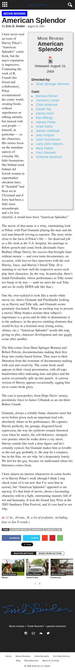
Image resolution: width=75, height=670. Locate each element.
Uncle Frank (32, 577)
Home (8, 656)
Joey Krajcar (45, 135)
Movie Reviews (14, 14)
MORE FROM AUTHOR (50, 553)
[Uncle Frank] (37, 567)
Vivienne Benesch (49, 157)
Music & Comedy (50, 660)
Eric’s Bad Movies (61, 656)
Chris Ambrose (46, 104)
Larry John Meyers (49, 144)
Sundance (36, 529)
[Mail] (34, 633)
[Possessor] (62, 567)
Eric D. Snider (15, 26)
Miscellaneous (31, 660)
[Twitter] (48, 633)
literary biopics (19, 529)
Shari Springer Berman (52, 84)
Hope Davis (44, 126)
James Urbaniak (48, 131)
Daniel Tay (43, 109)
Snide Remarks (41, 656)
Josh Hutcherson (48, 139)
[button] (69, 5)
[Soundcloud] (41, 633)
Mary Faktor (44, 148)
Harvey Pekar (46, 122)
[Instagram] (26, 633)
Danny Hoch (45, 113)
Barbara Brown (47, 96)
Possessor (56, 577)
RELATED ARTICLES (23, 553)
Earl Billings (44, 118)
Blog (18, 660)
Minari (5, 577)
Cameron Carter (47, 100)
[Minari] (13, 567)
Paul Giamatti (46, 152)
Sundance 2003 (53, 529)
